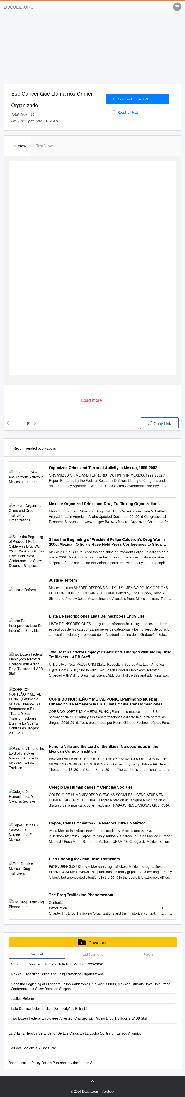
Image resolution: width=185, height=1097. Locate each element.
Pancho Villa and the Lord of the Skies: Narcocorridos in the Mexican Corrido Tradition (103, 749)
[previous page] (8, 423)
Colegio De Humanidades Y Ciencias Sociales (91, 787)
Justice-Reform (63, 580)
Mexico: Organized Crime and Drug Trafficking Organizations (104, 503)
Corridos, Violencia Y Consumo (32, 1047)
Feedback (108, 1091)
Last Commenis (92, 954)
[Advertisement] (92, 50)
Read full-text (127, 112)
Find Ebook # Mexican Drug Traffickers (84, 859)
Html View (17, 145)
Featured (37, 954)
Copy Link (162, 423)
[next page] (35, 423)
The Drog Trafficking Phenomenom (81, 894)
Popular (149, 954)
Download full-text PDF (134, 99)
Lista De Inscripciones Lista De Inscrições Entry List (96, 616)
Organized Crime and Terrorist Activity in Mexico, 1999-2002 (103, 467)
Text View (44, 145)
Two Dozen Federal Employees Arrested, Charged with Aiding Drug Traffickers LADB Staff (110, 654)
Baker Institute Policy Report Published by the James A (50, 1062)
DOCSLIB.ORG (19, 7)
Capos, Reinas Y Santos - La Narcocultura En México (97, 823)
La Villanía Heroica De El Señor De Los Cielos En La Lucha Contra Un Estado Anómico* (76, 1033)
